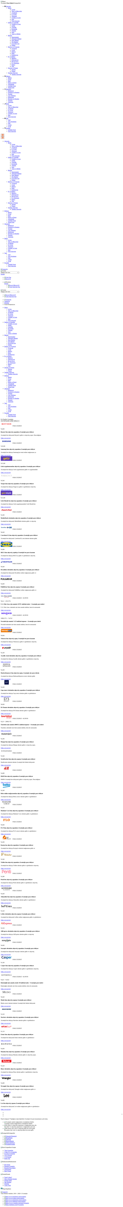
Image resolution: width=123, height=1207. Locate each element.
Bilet (9, 81)
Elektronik (11, 97)
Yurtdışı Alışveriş (13, 73)
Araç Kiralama (12, 121)
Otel (9, 123)
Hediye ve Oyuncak (13, 47)
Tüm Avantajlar (8, 1150)
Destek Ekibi (8, 1180)
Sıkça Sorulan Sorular (10, 1179)
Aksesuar (14, 16)
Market (10, 35)
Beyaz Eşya (15, 61)
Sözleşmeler (7, 1169)
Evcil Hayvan (15, 43)
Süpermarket (15, 37)
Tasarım (10, 100)
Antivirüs (10, 102)
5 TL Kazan (7, 1157)
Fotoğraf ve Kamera (13, 92)
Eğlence (8, 76)
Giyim (13, 9)
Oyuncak (14, 48)
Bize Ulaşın (7, 1171)
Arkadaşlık (11, 84)
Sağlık (13, 26)
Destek (3, 274)
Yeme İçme (11, 87)
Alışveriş (8, 6)
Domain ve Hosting (13, 99)
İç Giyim (14, 14)
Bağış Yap (7, 1158)
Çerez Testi (7, 1185)
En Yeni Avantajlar (9, 1153)
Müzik (10, 78)
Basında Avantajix (9, 1166)
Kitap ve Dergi (12, 82)
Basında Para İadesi (9, 1168)
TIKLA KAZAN (6, 438)
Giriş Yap (17, 287)
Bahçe (13, 65)
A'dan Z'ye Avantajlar (10, 1152)
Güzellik (14, 27)
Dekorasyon (15, 60)
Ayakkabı (14, 13)
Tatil (7, 118)
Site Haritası (7, 1182)
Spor (13, 32)
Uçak (9, 126)
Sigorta (14, 69)
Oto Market (15, 42)
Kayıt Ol (16, 285)
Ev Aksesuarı (15, 63)
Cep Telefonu (12, 95)
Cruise (10, 125)
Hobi (13, 53)
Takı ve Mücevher (17, 11)
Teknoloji (8, 89)
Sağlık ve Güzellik (13, 22)
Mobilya (14, 58)
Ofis (13, 66)
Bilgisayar (11, 91)
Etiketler (6, 303)
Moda (9, 8)
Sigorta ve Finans (13, 68)
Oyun (9, 79)
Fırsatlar (8, 128)
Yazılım (10, 94)
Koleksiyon (15, 55)
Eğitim (13, 45)
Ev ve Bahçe (11, 56)
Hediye (14, 52)
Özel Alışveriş (16, 21)
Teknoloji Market (16, 39)
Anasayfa (7, 301)
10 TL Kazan (8, 1155)
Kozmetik (14, 29)
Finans (13, 71)
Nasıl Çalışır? (8, 1177)
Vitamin (14, 30)
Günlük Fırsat (12, 86)
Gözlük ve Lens (16, 17)
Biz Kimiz (7, 1164)
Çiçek (13, 50)
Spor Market (15, 40)
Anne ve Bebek (16, 34)
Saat (13, 19)
